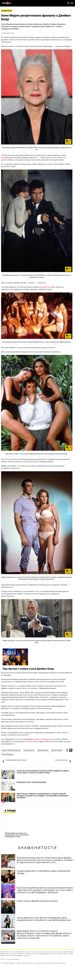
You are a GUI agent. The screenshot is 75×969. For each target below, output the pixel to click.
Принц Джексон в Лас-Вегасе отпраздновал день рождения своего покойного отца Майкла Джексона (44, 918)
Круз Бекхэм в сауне (63, 761)
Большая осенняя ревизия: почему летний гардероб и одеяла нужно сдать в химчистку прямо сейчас (43, 771)
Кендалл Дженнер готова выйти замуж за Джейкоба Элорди (43, 872)
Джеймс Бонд (45, 287)
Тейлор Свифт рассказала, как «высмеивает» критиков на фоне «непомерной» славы (17, 835)
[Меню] (71, 3)
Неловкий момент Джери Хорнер (14, 761)
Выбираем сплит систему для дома (31, 782)
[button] (68, 3)
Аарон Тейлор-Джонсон (44, 739)
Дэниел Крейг (56, 750)
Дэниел (4, 160)
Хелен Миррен (7, 754)
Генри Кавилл (32, 741)
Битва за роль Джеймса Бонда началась (37, 901)
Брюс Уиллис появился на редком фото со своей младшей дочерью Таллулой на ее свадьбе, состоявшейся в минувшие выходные (42, 795)
